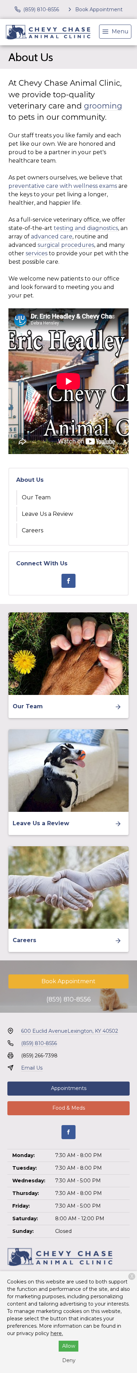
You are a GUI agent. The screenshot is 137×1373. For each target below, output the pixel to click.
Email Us (32, 1068)
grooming (103, 105)
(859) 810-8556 (68, 999)
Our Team (36, 497)
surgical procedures (66, 245)
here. (57, 1333)
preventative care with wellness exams (62, 186)
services (36, 253)
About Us (30, 480)
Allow (68, 1346)
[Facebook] (68, 581)
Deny (69, 1360)
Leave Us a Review (47, 514)
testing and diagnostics (86, 228)
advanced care (51, 236)
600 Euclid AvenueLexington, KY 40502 (69, 1031)
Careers (32, 530)
